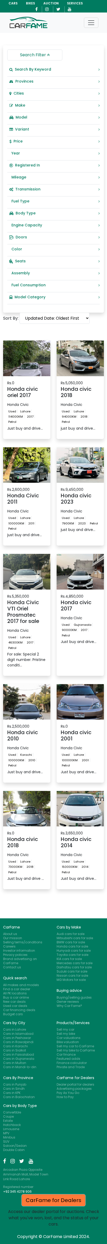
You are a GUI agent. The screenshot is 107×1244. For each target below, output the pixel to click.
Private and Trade (71, 1067)
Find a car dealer (16, 989)
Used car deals (15, 1006)
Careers (9, 946)
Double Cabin (14, 1150)
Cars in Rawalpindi (18, 1042)
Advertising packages (74, 1088)
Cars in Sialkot (14, 1050)
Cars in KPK (12, 1093)
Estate (8, 1120)
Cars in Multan (14, 1063)
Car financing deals (19, 1010)
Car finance (66, 1054)
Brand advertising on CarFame (20, 961)
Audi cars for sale (70, 934)
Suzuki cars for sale (72, 971)
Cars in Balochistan (19, 1097)
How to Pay (65, 1097)
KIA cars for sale (69, 959)
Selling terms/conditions (22, 942)
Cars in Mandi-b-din (19, 1067)
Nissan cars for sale (72, 975)
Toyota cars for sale (72, 954)
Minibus (9, 1137)
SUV (6, 1141)
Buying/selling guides (74, 997)
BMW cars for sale (71, 942)
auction (51, 3)
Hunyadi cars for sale (74, 950)
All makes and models (21, 985)
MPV (6, 1133)
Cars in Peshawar (17, 1038)
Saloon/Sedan (15, 1145)
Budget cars (13, 1014)
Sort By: (10, 318)
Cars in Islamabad (18, 1033)
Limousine (11, 1129)
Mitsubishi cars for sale (75, 938)
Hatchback (12, 1125)
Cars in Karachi (15, 1046)
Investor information (19, 950)
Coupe (8, 1116)
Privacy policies (15, 954)
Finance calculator (72, 1063)
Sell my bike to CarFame (76, 1050)
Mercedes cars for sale (74, 963)
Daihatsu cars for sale (74, 967)
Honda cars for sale (72, 946)
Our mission (12, 938)
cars (13, 3)
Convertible (12, 1112)
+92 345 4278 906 (17, 1191)
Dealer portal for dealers (75, 1084)
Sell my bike (66, 1033)
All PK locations (15, 993)
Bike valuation (68, 1042)
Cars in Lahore (14, 1029)
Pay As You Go (68, 1093)
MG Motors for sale (71, 979)
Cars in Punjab (14, 1084)
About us (10, 934)
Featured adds (68, 1058)
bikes (30, 3)
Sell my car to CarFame (75, 1046)
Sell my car (65, 1029)
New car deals (14, 1001)
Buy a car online (16, 997)
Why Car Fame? (69, 1006)
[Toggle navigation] (91, 22)
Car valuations (69, 1038)
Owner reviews (68, 1001)
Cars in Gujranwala (18, 1058)
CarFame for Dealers (53, 1200)
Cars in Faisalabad (18, 1054)
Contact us (12, 967)
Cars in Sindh (14, 1088)
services (75, 3)
